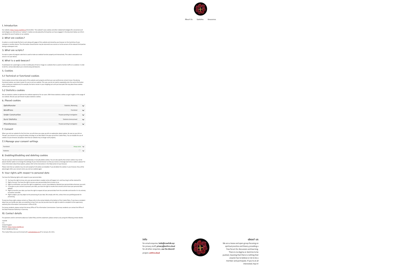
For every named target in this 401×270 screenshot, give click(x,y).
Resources (212, 19)
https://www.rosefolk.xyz (18, 29)
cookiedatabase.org (34, 232)
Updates (200, 19)
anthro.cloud (154, 253)
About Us (189, 19)
